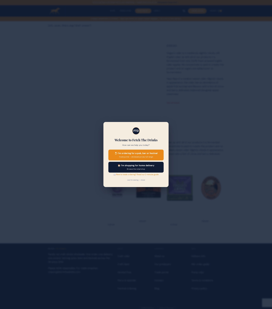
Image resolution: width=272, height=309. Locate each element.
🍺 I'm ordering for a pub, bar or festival (136, 155)
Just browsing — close (136, 180)
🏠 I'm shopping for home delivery (136, 167)
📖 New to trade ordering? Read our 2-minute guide (136, 174)
